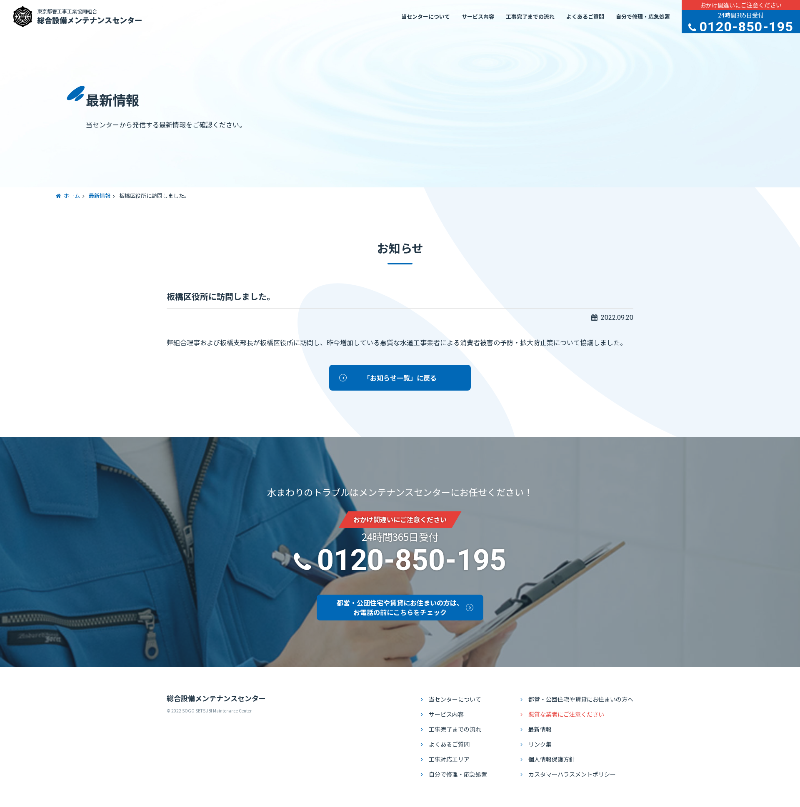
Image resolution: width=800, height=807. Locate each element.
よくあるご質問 (585, 16)
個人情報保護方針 (551, 759)
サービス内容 (478, 16)
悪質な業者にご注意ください (566, 714)
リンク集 (540, 744)
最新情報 (540, 729)
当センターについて (425, 16)
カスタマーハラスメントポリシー (572, 774)
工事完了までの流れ (530, 16)
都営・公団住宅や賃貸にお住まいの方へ (580, 699)
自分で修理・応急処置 (643, 16)
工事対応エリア (449, 759)
